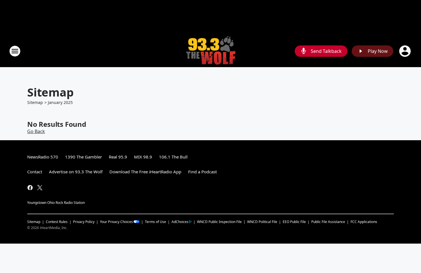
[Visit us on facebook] (30, 187)
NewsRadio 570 (42, 157)
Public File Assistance (328, 221)
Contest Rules (57, 221)
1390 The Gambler (83, 157)
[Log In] (405, 51)
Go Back (36, 131)
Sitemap (35, 102)
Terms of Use (155, 221)
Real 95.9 (118, 157)
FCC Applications (364, 221)
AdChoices (180, 221)
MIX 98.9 (143, 157)
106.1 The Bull (173, 157)
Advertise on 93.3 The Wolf (76, 171)
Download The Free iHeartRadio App (145, 171)
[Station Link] (211, 51)
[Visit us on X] (39, 187)
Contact (34, 171)
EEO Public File (294, 221)
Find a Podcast (202, 171)
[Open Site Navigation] (15, 51)
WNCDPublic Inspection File (219, 221)
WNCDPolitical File (262, 221)
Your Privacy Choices (116, 221)
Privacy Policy (84, 221)
